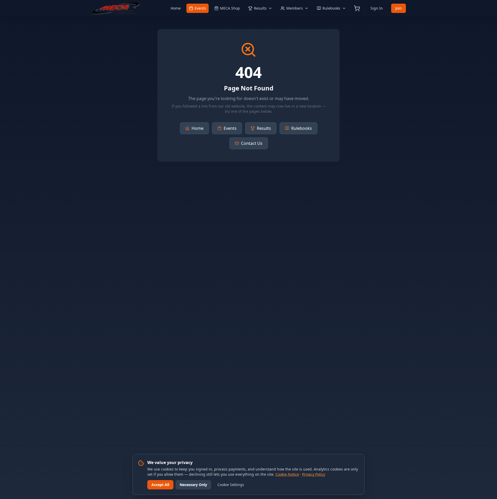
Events (200, 8)
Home (176, 8)
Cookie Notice (287, 474)
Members (294, 8)
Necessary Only (193, 484)
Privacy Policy (313, 474)
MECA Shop (230, 8)
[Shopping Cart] (357, 8)
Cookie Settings (230, 484)
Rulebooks (331, 8)
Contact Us (251, 143)
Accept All (160, 484)
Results (260, 8)
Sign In (376, 8)
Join (398, 8)
